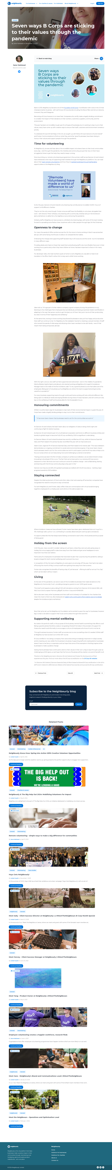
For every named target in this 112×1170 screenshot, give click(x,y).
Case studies (32, 870)
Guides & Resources (34, 749)
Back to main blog (45, 58)
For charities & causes (46, 3)
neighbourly (13, 911)
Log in (92, 3)
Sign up (100, 3)
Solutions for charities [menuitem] (58, 1155)
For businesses (31, 3)
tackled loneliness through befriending (84, 162)
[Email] (19, 71)
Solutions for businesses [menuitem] (58, 1152)
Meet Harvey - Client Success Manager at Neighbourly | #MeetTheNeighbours (43, 957)
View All (70, 673)
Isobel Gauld (14, 757)
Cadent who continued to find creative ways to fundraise (83, 597)
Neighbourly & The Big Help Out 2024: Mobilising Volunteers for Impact (40, 794)
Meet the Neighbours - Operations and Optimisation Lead (34, 1117)
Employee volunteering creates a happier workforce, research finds (38, 1035)
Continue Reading (15, 764)
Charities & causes (23, 790)
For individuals (58, 3)
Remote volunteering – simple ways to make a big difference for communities (43, 836)
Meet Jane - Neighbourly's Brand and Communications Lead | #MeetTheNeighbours (45, 1076)
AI (43, 749)
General (15, 20)
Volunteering (21, 749)
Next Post (97, 673)
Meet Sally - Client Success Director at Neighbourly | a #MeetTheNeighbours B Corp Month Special (52, 916)
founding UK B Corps (71, 107)
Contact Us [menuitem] (54, 1160)
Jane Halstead (18, 43)
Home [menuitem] (53, 1150)
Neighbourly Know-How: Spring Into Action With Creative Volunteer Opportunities (44, 753)
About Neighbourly (70, 3)
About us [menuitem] (54, 1158)
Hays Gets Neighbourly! (19, 875)
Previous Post (42, 673)
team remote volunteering (51, 162)
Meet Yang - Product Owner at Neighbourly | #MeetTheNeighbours (38, 996)
